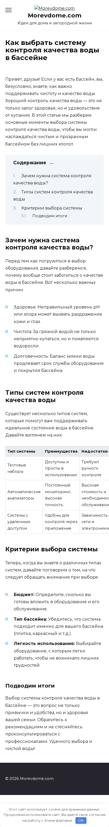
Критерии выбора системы (51, 208)
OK (81, 820)
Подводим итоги (49, 215)
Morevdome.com (54, 15)
